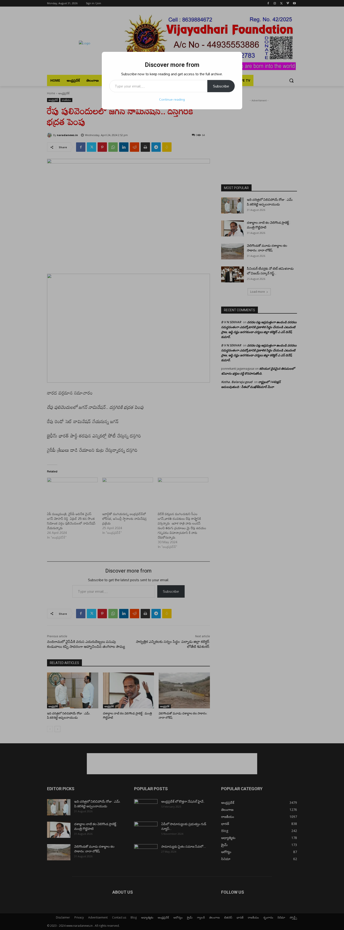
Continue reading (172, 99)
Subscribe (221, 86)
